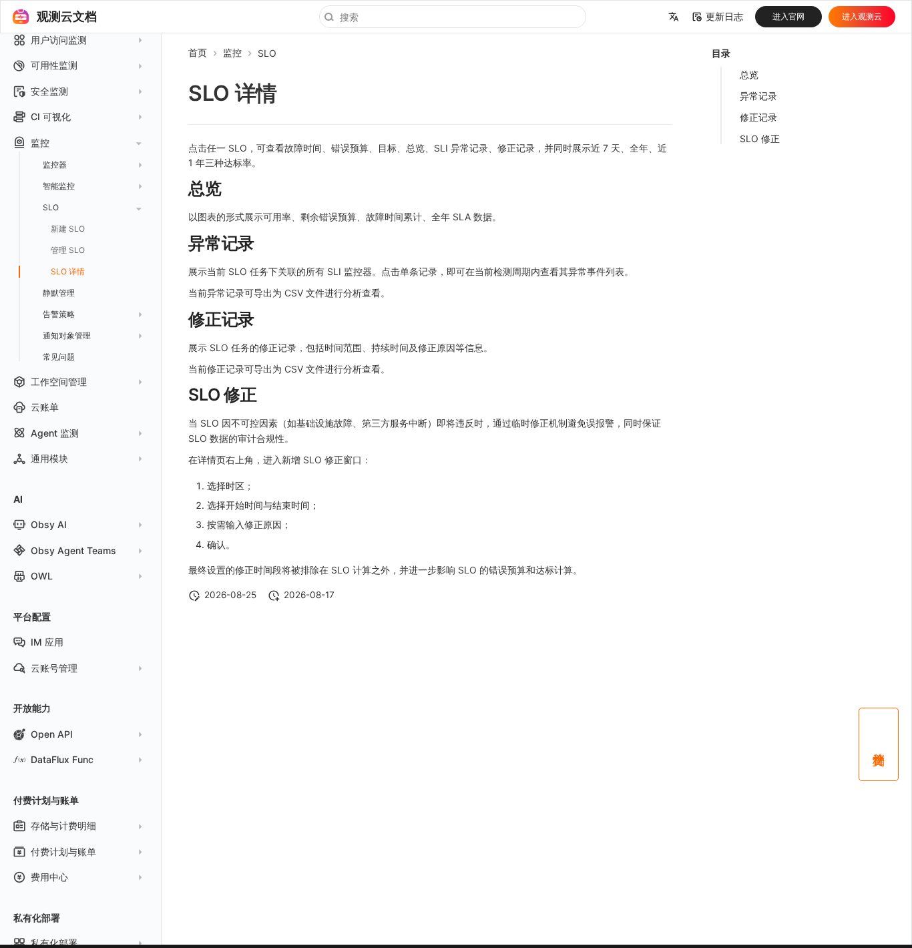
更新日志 (724, 16)
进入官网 (788, 16)
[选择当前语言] (673, 16)
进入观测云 (862, 16)
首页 (197, 52)
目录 (721, 53)
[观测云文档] (20, 16)
